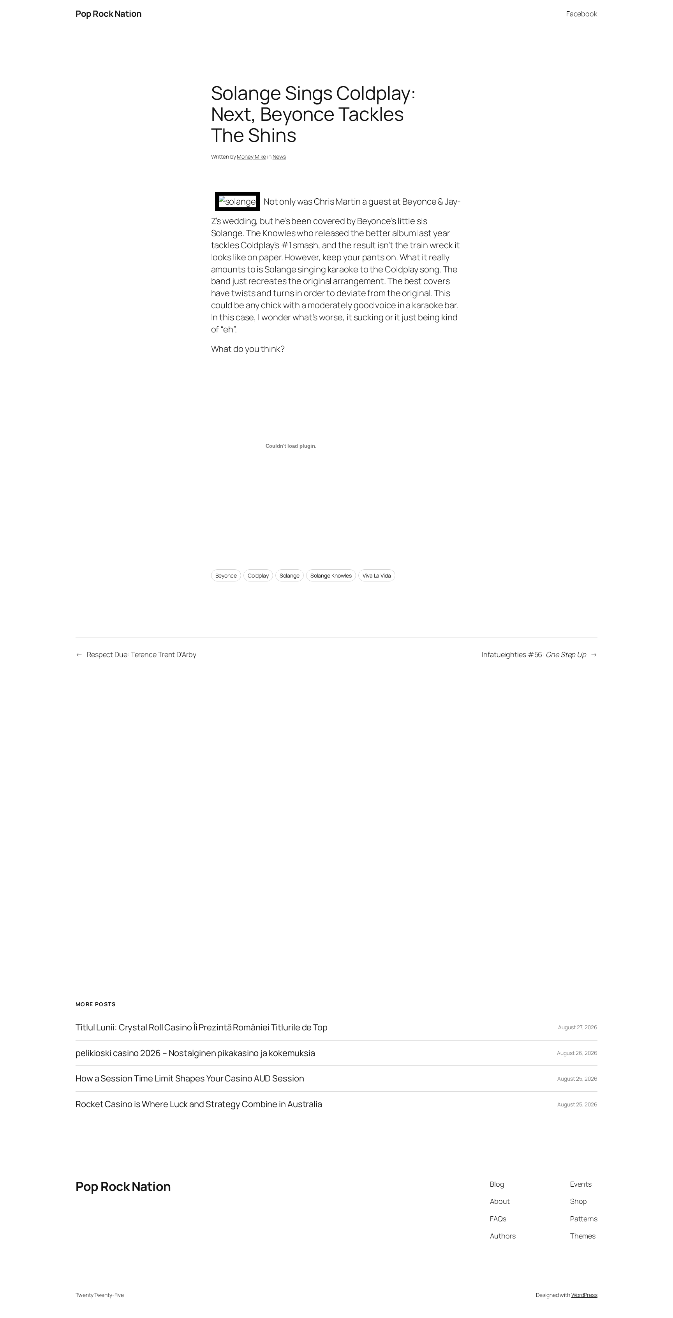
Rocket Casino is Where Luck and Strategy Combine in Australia (199, 1104)
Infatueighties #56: (534, 654)
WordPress (584, 1295)
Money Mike (251, 156)
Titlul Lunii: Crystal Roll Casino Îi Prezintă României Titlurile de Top (202, 1027)
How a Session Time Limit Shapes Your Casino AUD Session (190, 1078)
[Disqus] (336, 803)
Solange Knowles (331, 575)
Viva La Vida (377, 575)
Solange (290, 575)
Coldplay (258, 575)
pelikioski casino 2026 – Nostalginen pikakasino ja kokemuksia (195, 1053)
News (279, 156)
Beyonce (226, 575)
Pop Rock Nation (109, 13)
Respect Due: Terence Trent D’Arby (141, 654)
